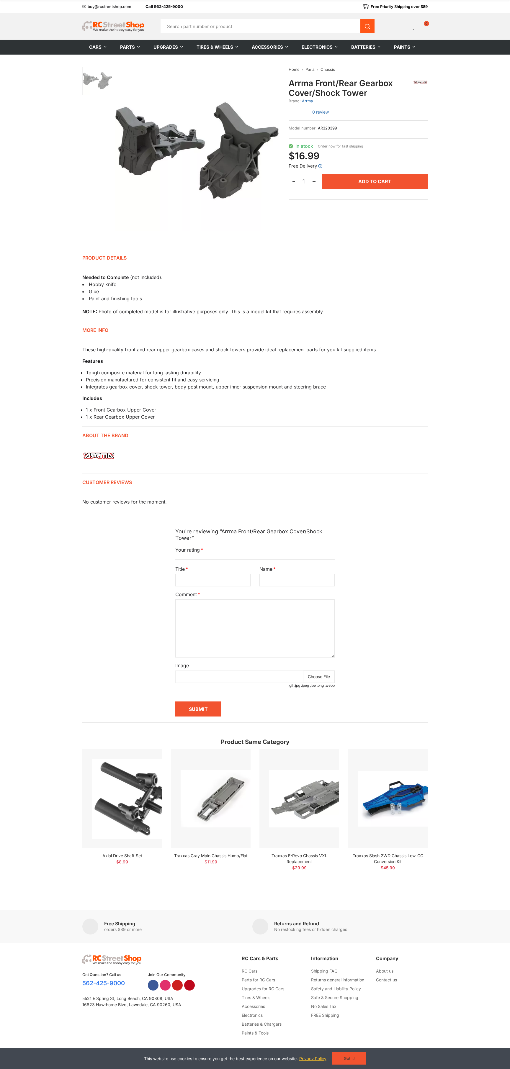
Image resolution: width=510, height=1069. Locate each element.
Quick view (147, 771)
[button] (106, 6)
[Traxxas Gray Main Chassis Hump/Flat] (211, 798)
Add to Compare (147, 759)
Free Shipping (119, 924)
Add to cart (374, 181)
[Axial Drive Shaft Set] (122, 798)
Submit (198, 709)
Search (367, 26)
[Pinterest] (189, 985)
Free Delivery (303, 166)
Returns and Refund (296, 924)
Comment (186, 594)
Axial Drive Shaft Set (122, 855)
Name (265, 569)
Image (182, 665)
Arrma (307, 101)
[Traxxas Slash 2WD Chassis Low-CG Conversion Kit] (388, 798)
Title (180, 569)
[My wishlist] (414, 26)
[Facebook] (153, 985)
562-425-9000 (103, 983)
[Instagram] (165, 985)
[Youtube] (177, 985)
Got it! (349, 1058)
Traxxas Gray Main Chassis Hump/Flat (211, 855)
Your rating (187, 550)
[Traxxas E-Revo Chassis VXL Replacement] (299, 798)
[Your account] (404, 26)
